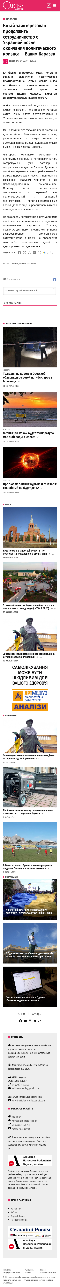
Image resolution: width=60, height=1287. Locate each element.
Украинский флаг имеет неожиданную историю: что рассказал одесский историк (29, 911)
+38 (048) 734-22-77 (20, 1084)
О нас (21, 1014)
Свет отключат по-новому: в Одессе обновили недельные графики (25, 999)
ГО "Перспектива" (19, 1219)
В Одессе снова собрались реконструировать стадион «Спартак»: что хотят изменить (27, 867)
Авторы (37, 1014)
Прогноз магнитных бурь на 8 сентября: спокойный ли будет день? (30, 486)
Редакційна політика (29, 1271)
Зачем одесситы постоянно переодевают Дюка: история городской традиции (29, 655)
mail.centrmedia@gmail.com (25, 1088)
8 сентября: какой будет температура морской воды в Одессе (28, 435)
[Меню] (54, 5)
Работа (14, 1212)
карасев (15, 263)
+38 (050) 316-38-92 (21, 1124)
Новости (11, 19)
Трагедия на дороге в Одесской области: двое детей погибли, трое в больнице (28, 377)
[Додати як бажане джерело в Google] (48, 252)
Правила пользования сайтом (48, 1271)
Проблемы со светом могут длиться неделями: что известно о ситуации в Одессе (28, 812)
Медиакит (16, 1116)
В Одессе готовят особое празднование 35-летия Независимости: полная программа (29, 955)
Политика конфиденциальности (11, 1271)
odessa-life (14, 61)
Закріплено (49, 6)
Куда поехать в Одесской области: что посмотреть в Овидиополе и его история (25, 552)
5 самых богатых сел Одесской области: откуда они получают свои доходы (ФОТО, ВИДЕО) (28, 607)
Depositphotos (17, 1216)
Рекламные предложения (24, 1120)
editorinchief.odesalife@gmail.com (28, 1100)
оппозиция (31, 263)
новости (22, 263)
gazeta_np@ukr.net (21, 1129)
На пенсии (16, 1208)
